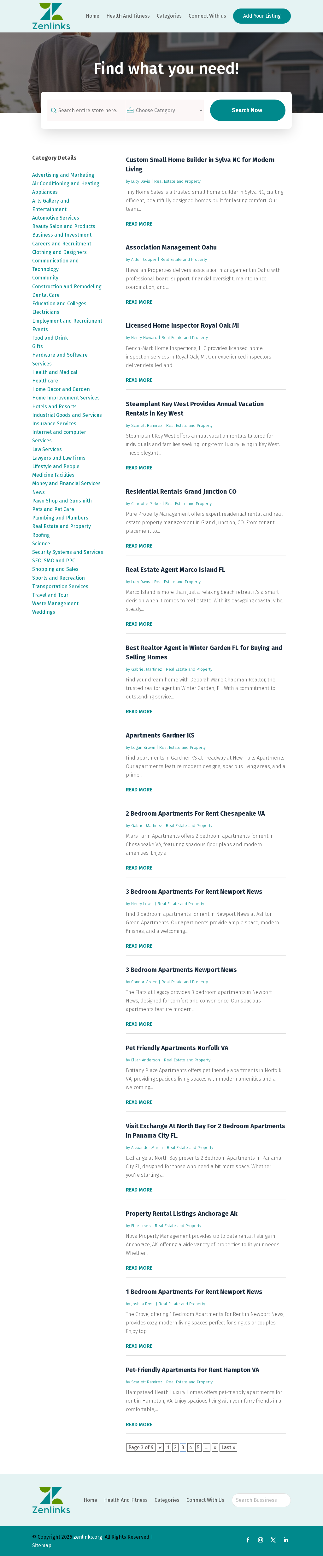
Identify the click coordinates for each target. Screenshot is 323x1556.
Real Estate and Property (177, 181)
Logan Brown (143, 747)
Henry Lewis (142, 903)
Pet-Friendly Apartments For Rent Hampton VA (192, 1370)
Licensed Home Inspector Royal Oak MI (182, 325)
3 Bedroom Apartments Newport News (181, 969)
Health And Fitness (128, 16)
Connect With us (207, 16)
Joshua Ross (143, 1303)
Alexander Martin (147, 1147)
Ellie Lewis (141, 1225)
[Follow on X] (273, 1540)
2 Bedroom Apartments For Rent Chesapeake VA (195, 813)
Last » (228, 1447)
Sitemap (41, 1545)
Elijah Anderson (145, 1060)
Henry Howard (144, 337)
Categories (169, 16)
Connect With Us (205, 1500)
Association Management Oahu (171, 247)
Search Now (247, 110)
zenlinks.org (87, 1537)
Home (92, 16)
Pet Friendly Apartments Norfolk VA (177, 1048)
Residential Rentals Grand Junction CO (181, 491)
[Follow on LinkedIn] (286, 1540)
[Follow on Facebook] (248, 1540)
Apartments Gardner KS (160, 735)
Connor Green (144, 981)
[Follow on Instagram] (260, 1540)
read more (139, 224)
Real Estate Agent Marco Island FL (175, 569)
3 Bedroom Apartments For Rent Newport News (194, 891)
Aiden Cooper (143, 259)
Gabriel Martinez (146, 669)
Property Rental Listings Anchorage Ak (182, 1213)
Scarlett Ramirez (146, 425)
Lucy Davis (140, 181)
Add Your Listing (262, 16)
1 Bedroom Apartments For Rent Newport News (194, 1291)
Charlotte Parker (146, 503)
